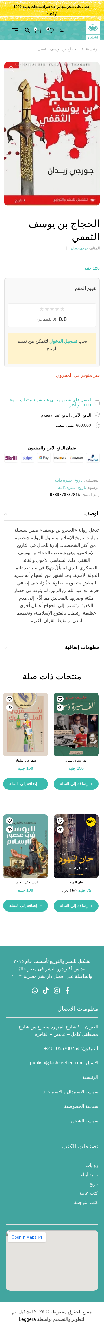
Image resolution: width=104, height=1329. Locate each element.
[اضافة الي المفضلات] (60, 699)
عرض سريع (60, 707)
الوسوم (93, 487)
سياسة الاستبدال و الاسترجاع (70, 1091)
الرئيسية (93, 49)
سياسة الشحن (84, 1120)
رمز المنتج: (90, 494)
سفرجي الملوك (25, 760)
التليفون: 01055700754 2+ (71, 1048)
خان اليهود (76, 882)
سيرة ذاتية (63, 480)
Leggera (27, 1319)
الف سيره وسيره (76, 760)
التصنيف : (92, 480)
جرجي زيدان (79, 248)
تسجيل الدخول (63, 341)
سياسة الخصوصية (81, 1106)
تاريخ (79, 480)
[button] (11, 69)
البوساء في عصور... (25, 882)
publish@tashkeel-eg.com (56, 1062)
